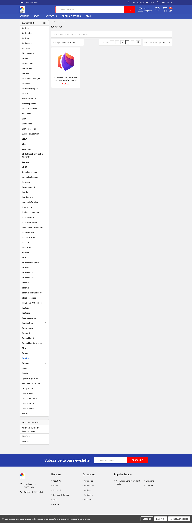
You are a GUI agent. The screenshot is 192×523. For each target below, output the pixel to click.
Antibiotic (26, 28)
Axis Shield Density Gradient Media (30, 429)
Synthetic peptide (30, 378)
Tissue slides (28, 408)
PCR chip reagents (30, 262)
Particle (25, 252)
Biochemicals (28, 53)
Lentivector (27, 197)
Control (25, 93)
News (36, 16)
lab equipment (28, 187)
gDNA (24, 167)
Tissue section (29, 403)
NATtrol (25, 242)
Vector (25, 413)
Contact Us (51, 16)
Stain (24, 368)
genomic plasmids (30, 177)
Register (148, 10)
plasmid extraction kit (32, 292)
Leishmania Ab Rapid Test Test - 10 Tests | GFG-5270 (65, 78)
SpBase (25, 363)
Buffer (25, 58)
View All (25, 441)
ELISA (24, 139)
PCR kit (25, 267)
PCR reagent (28, 277)
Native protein (28, 237)
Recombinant (28, 338)
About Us (24, 16)
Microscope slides (30, 222)
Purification (27, 323)
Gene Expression (29, 172)
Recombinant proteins (32, 343)
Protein (25, 308)
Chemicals (26, 83)
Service (25, 358)
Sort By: (56, 42)
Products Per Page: (152, 42)
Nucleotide (27, 247)
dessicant (26, 113)
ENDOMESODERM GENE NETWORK (32, 155)
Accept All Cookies (179, 518)
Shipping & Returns (71, 16)
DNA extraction (29, 129)
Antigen (25, 38)
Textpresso (27, 388)
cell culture (27, 68)
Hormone (26, 182)
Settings (147, 518)
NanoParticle (28, 232)
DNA (24, 119)
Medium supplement (31, 212)
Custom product (29, 108)
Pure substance (29, 318)
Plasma (25, 282)
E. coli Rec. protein (30, 134)
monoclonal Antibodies (32, 227)
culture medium (29, 98)
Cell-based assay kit (31, 78)
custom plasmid (29, 103)
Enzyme (25, 162)
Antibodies (27, 33)
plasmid (25, 288)
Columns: (105, 42)
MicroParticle (28, 217)
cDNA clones (27, 63)
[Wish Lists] (159, 9)
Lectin (25, 192)
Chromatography (29, 88)
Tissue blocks (28, 393)
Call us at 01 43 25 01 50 (33, 492)
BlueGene (26, 436)
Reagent (26, 333)
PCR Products (28, 272)
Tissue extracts (29, 398)
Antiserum (26, 43)
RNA (24, 348)
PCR (24, 257)
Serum (25, 353)
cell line (25, 73)
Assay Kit (26, 48)
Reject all (160, 518)
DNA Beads (27, 123)
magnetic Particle (30, 202)
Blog (88, 16)
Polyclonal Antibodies (32, 303)
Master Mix (27, 207)
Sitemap (56, 504)
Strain (25, 373)
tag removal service (31, 383)
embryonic (26, 149)
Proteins (26, 313)
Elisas (25, 144)
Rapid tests (27, 328)
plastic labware (29, 298)
